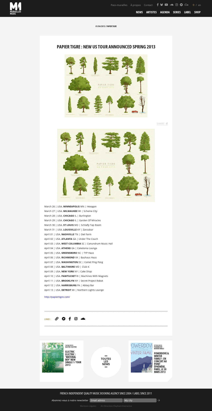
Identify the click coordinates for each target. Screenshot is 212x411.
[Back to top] (202, 401)
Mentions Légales (88, 406)
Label (187, 12)
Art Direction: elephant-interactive (116, 406)
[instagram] (75, 318)
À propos (136, 5)
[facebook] (70, 318)
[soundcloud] (83, 318)
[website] (56, 318)
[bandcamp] (63, 318)
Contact (148, 5)
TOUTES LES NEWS (106, 361)
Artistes (151, 12)
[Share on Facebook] (167, 123)
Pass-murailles (119, 5)
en (199, 5)
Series (177, 12)
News (139, 12)
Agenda (165, 12)
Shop (197, 12)
